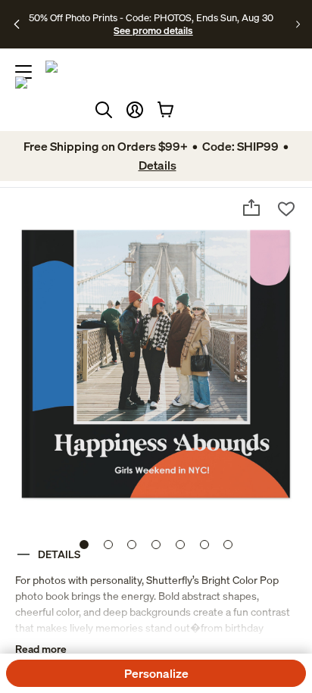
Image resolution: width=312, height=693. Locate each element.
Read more (41, 648)
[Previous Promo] (17, 24)
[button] (134, 109)
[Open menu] (23, 72)
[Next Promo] (298, 24)
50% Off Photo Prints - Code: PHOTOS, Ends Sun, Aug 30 (151, 17)
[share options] (251, 207)
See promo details (153, 30)
